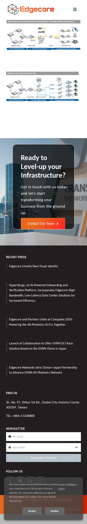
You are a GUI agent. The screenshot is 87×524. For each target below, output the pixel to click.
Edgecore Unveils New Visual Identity (33, 266)
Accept (32, 511)
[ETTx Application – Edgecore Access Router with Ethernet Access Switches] (43, 73)
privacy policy (62, 486)
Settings (71, 484)
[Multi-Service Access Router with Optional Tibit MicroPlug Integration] (43, 22)
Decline (55, 511)
